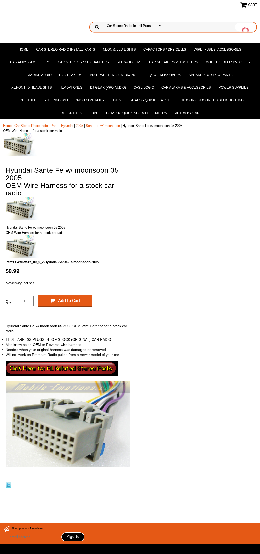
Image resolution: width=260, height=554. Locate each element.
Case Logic (144, 88)
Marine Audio (39, 75)
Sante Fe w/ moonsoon (103, 126)
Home (23, 49)
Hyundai (67, 126)
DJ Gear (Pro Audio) (108, 88)
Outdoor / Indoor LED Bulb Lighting (211, 100)
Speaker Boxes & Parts (211, 75)
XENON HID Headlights (31, 88)
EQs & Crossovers (163, 75)
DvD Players (70, 75)
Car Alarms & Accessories (186, 88)
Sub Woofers (129, 62)
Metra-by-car (186, 113)
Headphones (71, 88)
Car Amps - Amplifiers (30, 62)
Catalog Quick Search (149, 100)
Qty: (9, 301)
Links (116, 100)
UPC (95, 113)
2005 (79, 126)
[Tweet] (8, 487)
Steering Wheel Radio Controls (74, 100)
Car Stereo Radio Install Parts (65, 49)
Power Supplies (234, 88)
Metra (161, 113)
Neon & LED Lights (119, 49)
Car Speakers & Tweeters (173, 62)
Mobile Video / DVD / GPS (228, 62)
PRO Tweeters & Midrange (114, 75)
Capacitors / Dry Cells (164, 49)
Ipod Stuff (26, 100)
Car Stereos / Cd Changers (83, 62)
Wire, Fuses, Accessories (217, 49)
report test (72, 113)
